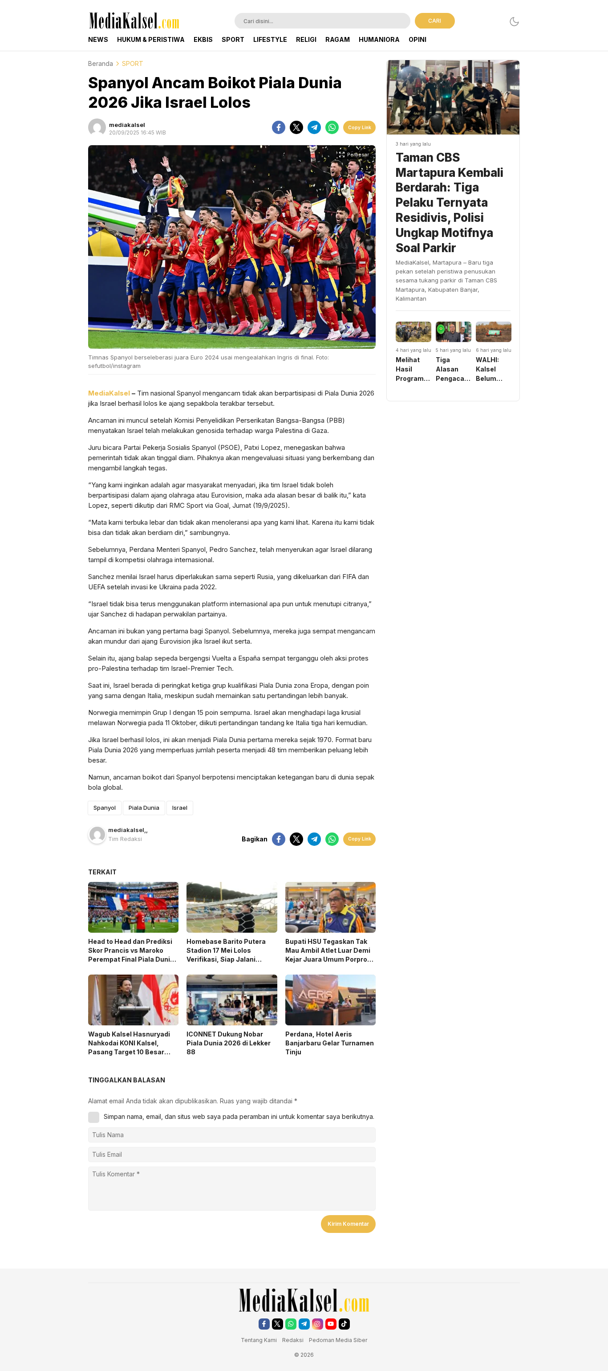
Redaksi (293, 1340)
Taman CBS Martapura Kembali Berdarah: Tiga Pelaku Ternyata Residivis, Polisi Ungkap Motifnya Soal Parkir (449, 203)
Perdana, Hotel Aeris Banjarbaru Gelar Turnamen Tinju (329, 1043)
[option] (413, 352)
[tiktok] (344, 1324)
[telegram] (314, 127)
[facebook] (278, 127)
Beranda (100, 63)
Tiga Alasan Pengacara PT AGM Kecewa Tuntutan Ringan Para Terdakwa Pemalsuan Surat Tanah (453, 369)
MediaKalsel (110, 393)
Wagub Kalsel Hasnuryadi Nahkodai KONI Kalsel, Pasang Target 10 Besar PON (129, 1047)
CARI (434, 20)
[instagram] (317, 1324)
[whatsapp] (332, 127)
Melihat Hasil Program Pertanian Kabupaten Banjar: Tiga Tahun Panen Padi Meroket (413, 369)
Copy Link (359, 127)
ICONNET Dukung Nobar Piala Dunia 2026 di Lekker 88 (228, 1043)
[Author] (97, 127)
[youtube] (330, 1324)
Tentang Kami (259, 1340)
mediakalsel (127, 124)
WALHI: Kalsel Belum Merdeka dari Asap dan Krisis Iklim (492, 369)
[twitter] (296, 127)
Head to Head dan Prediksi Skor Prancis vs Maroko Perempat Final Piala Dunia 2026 (131, 955)
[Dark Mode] (514, 21)
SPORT (132, 63)
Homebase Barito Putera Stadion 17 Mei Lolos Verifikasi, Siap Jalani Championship (226, 955)
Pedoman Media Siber (338, 1340)
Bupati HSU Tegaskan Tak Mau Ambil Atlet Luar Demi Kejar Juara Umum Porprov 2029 (328, 955)
